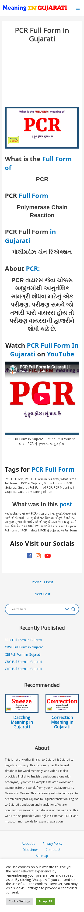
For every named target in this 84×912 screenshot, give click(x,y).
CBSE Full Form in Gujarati (24, 647)
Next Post (42, 593)
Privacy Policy (52, 843)
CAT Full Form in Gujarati (23, 668)
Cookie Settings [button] (20, 901)
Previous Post (42, 581)
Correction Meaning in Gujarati (62, 721)
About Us (32, 843)
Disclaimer (30, 849)
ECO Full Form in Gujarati (23, 640)
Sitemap (42, 855)
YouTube (60, 354)
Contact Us (53, 849)
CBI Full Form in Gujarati (23, 654)
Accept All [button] (45, 901)
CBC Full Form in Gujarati (23, 661)
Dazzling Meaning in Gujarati (22, 721)
